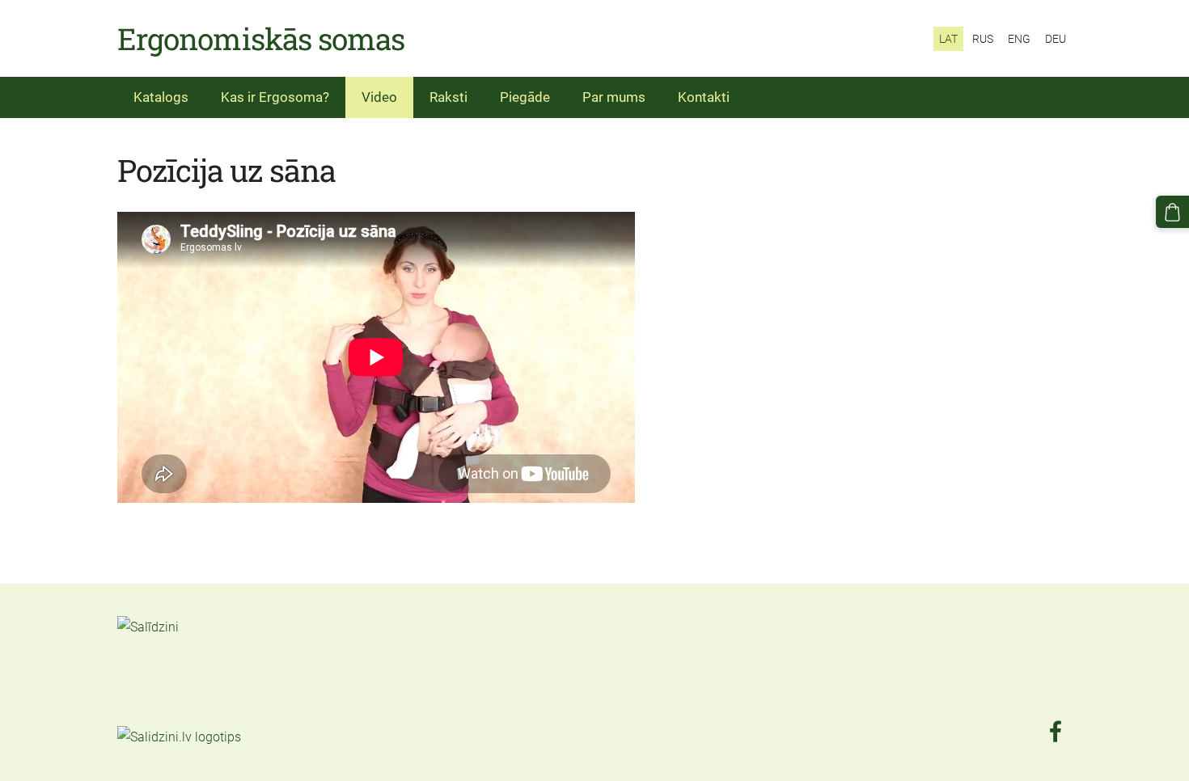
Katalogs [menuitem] (160, 97)
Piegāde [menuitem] (525, 97)
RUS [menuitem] (982, 38)
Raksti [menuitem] (448, 97)
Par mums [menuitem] (613, 97)
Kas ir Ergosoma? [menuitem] (275, 97)
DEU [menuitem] (1055, 38)
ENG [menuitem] (1019, 38)
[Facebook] (1055, 731)
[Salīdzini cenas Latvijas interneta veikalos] (152, 715)
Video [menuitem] (379, 97)
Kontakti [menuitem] (704, 97)
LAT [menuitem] (948, 38)
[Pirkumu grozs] (1172, 212)
